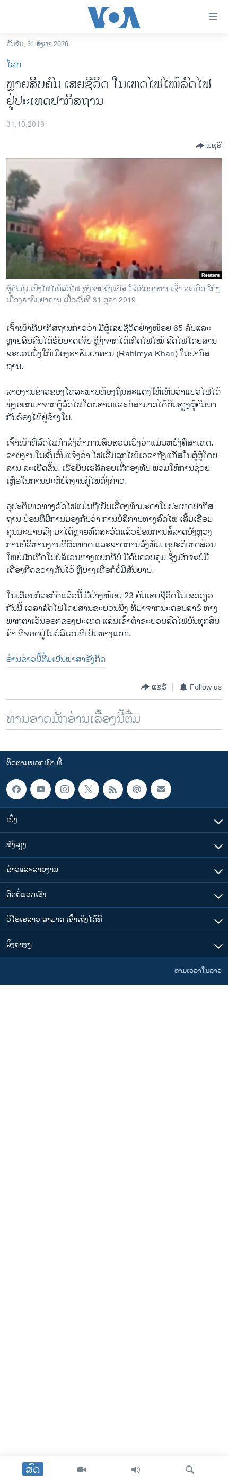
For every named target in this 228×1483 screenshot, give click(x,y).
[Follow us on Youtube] (40, 789)
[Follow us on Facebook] (16, 789)
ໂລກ (13, 65)
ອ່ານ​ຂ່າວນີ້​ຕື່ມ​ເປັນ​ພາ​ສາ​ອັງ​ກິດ (56, 659)
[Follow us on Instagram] (65, 789)
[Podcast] (137, 789)
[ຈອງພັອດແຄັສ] (161, 789)
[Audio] (136, 1469)
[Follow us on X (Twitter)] (88, 789)
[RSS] (113, 789)
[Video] (82, 1469)
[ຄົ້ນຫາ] (190, 1469)
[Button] (209, 145)
